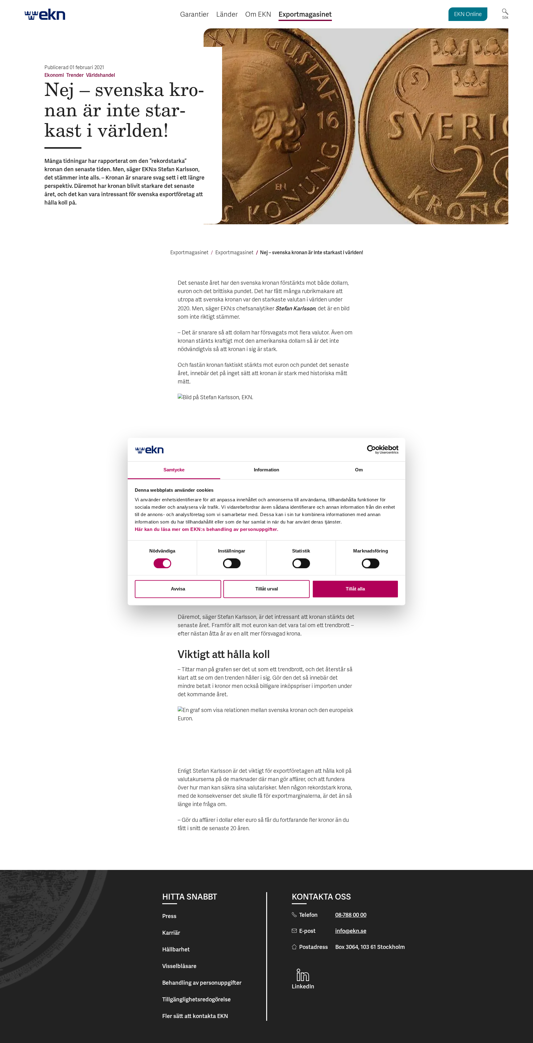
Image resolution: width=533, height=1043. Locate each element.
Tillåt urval (266, 589)
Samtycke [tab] (174, 470)
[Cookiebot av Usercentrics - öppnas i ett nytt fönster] (372, 449)
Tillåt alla (355, 589)
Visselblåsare (179, 966)
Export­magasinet (234, 253)
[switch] (232, 563)
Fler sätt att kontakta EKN (195, 1016)
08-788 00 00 (350, 914)
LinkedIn (303, 986)
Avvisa (178, 589)
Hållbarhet (176, 949)
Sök (505, 17)
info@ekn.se (350, 930)
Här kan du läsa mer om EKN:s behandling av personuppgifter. (207, 529)
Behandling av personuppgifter (202, 982)
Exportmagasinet (189, 253)
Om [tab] (359, 470)
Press (169, 916)
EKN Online (468, 14)
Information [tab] (266, 470)
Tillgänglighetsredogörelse (196, 999)
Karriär (171, 932)
